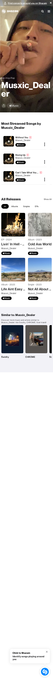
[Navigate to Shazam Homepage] (9, 11)
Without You (21, 137)
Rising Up (20, 155)
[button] (51, 2)
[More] (44, 145)
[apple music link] (14, 105)
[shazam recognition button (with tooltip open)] (45, 671)
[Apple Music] (6, 253)
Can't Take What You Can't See (31, 172)
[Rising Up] (9, 159)
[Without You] (9, 141)
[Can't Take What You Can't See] (9, 176)
